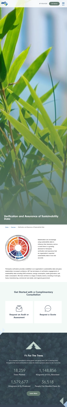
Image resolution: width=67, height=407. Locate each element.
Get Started (54, 3)
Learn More (33, 393)
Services (13, 227)
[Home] (7, 3)
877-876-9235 (43, 3)
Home (6, 227)
